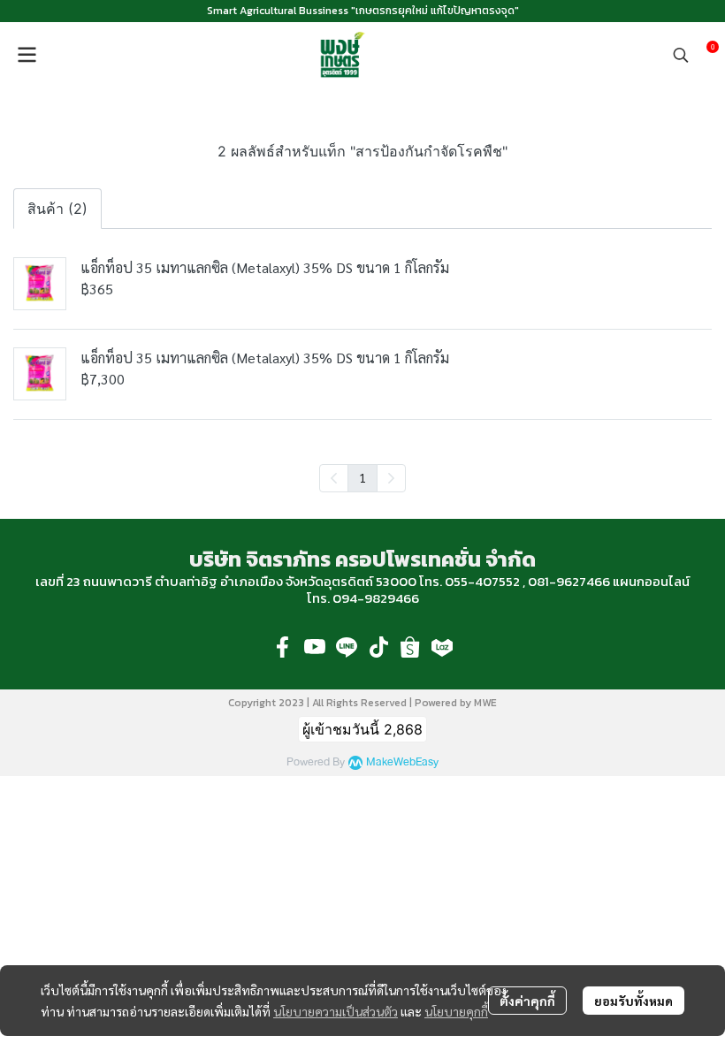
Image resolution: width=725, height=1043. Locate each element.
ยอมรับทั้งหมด (633, 1001)
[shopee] (410, 647)
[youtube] (315, 647)
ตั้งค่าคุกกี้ (527, 1001)
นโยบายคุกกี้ (456, 1011)
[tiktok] (378, 647)
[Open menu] (26, 54)
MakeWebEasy (402, 762)
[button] (680, 54)
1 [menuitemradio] (362, 477)
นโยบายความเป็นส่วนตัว (335, 1011)
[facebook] (283, 647)
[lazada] (442, 647)
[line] (346, 647)
